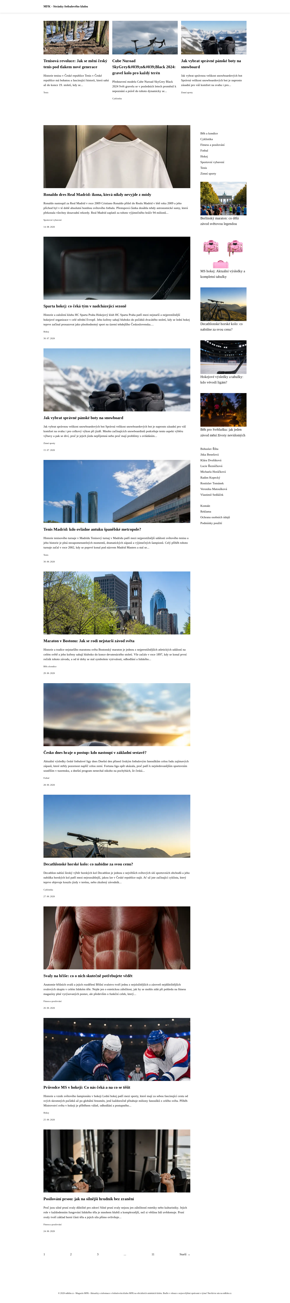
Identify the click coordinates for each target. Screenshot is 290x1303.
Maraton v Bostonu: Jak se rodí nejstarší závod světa (88, 641)
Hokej (46, 332)
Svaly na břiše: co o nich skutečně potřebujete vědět (87, 976)
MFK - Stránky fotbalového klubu (65, 6)
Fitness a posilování (52, 1001)
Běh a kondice (50, 666)
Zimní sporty (187, 92)
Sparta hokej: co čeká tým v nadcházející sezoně (84, 306)
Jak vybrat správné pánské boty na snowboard (83, 418)
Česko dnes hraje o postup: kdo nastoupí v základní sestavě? (95, 752)
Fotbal (46, 778)
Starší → (185, 1254)
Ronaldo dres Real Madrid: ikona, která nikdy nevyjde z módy (97, 194)
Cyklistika (117, 98)
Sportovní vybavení (52, 220)
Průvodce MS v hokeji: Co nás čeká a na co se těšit (86, 1087)
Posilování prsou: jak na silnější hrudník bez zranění (88, 1199)
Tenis (45, 92)
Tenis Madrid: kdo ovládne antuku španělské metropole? (92, 529)
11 (153, 1254)
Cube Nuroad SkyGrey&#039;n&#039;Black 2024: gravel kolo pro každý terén (144, 67)
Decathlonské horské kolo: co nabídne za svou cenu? (88, 864)
